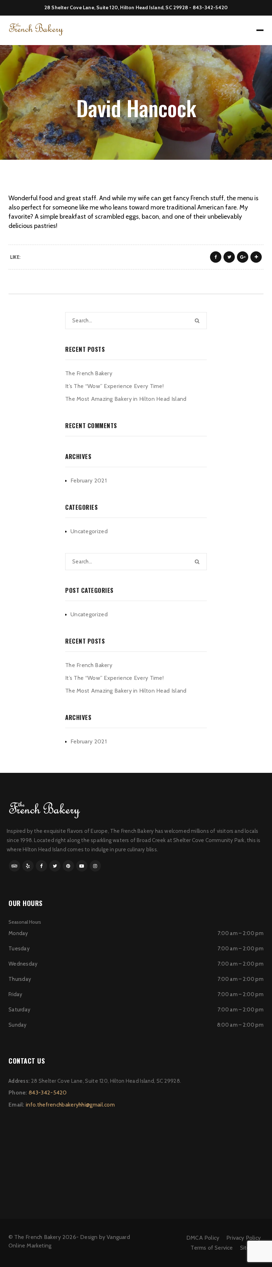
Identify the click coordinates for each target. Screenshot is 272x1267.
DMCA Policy (202, 1237)
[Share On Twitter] (229, 257)
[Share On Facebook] (215, 257)
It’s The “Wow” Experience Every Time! (114, 386)
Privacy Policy (243, 1237)
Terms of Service (212, 1247)
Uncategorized (89, 531)
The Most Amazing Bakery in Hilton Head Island (126, 398)
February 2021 (88, 480)
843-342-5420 (210, 7)
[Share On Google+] (242, 257)
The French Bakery (88, 373)
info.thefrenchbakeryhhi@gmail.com (70, 1104)
